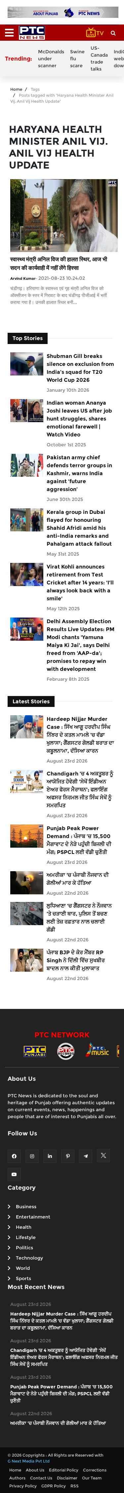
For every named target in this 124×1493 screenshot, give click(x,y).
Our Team (92, 1477)
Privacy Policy (23, 1485)
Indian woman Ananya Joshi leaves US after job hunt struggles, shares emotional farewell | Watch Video (79, 419)
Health (23, 1227)
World (23, 1268)
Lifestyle (26, 1237)
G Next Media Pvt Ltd (29, 1461)
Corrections (94, 1470)
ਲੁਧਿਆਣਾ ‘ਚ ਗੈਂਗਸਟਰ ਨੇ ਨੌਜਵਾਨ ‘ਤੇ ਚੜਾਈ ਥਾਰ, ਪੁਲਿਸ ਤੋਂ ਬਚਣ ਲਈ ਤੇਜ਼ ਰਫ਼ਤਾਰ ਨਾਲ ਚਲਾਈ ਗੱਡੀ (79, 918)
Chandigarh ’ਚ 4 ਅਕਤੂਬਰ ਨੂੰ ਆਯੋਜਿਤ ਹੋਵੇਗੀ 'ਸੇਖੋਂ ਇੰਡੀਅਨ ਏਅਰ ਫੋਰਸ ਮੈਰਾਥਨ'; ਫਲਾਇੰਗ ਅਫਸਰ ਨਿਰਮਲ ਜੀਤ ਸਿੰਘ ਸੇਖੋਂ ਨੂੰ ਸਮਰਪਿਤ (80, 790)
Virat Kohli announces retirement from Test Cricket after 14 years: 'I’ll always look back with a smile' (80, 583)
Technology (29, 1258)
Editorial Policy (63, 1470)
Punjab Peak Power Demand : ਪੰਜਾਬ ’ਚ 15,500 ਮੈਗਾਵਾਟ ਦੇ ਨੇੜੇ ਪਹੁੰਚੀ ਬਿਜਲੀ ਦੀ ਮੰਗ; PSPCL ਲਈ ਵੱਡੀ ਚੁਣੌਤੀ (79, 840)
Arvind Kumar (23, 278)
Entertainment (33, 1217)
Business (26, 1207)
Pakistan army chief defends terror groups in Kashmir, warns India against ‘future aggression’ (79, 473)
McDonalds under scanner (51, 59)
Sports (23, 1278)
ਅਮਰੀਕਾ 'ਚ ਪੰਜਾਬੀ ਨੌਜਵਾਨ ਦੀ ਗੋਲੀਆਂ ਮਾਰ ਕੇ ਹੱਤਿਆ (78, 879)
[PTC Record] (66, 1051)
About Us (35, 1470)
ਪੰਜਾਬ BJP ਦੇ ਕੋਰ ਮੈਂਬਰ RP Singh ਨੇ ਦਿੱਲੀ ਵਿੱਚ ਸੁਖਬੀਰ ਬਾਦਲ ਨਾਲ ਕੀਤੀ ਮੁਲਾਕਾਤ (76, 960)
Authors (17, 1477)
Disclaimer (67, 1477)
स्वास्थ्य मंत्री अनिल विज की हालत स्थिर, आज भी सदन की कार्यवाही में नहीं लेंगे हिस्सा (58, 263)
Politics (24, 1248)
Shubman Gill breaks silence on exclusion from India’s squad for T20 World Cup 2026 (80, 368)
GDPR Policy (53, 1485)
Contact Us (41, 1477)
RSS (74, 1485)
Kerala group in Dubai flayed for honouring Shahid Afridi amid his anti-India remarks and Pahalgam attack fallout (79, 528)
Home (16, 89)
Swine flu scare (77, 59)
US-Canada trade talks (99, 58)
